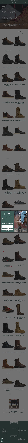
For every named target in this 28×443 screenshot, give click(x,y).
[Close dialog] (26, 212)
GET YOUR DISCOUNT (7, 228)
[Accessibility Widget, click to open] (2, 439)
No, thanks (7, 230)
